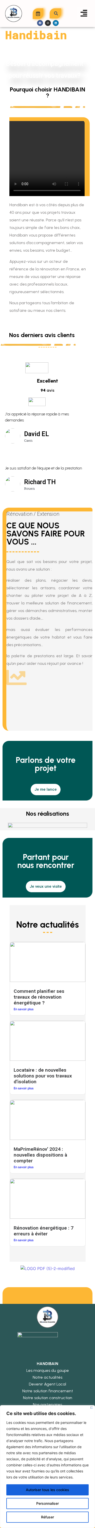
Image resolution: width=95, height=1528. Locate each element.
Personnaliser (47, 1503)
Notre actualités (47, 1377)
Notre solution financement (47, 1391)
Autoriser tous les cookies (47, 1490)
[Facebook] (40, 23)
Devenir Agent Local (47, 1384)
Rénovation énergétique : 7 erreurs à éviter (43, 1231)
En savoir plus (23, 1009)
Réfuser (47, 1517)
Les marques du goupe (47, 1370)
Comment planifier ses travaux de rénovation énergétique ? (39, 997)
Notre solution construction (47, 1397)
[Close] (91, 1407)
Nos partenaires (47, 1404)
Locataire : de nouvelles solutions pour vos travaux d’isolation (43, 1076)
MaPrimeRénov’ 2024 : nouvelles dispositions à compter (40, 1155)
